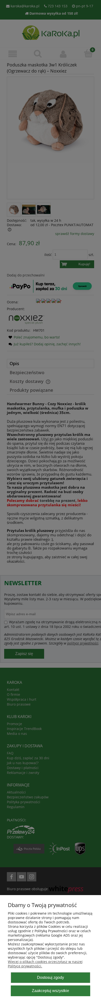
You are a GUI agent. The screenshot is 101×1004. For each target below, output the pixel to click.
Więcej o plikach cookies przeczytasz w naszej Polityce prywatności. (45, 963)
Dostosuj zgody (50, 977)
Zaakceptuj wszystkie (50, 990)
